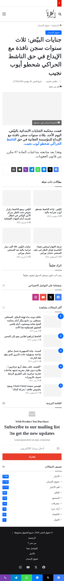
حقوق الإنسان (43, 25)
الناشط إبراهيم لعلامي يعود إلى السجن (22, 336)
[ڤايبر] (25, 169)
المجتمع (56, 498)
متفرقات (55, 503)
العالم (57, 492)
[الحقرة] (51, 14)
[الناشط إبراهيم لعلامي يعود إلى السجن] (52, 341)
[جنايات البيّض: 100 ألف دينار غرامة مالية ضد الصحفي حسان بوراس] (16, 236)
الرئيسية (56, 25)
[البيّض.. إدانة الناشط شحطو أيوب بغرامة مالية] (47, 198)
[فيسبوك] (56, 169)
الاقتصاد (56, 514)
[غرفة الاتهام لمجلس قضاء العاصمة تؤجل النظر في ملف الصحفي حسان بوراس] (47, 236)
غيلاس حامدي (51, 81)
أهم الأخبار (55, 487)
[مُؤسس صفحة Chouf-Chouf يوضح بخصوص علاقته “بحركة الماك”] (52, 390)
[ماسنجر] (44, 169)
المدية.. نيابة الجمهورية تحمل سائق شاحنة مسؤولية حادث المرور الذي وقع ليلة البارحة (22, 354)
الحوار (57, 520)
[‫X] (50, 169)
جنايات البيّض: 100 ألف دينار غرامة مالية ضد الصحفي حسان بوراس (17, 250)
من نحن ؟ (32, 543)
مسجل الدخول (41, 275)
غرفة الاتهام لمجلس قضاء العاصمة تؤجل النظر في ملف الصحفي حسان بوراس (47, 250)
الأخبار (57, 476)
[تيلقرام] (31, 169)
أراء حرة (55, 509)
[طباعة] (13, 169)
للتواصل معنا (32, 548)
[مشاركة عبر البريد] (19, 169)
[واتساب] (37, 169)
